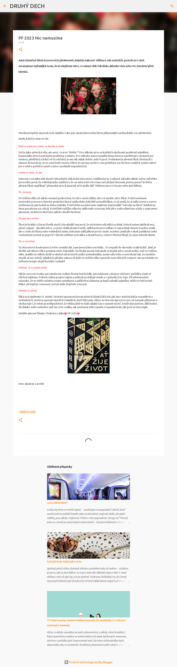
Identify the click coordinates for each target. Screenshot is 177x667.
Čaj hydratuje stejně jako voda (64, 561)
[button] (20, 49)
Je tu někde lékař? (57, 502)
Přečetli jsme (27, 412)
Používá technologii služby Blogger (90, 662)
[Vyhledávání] (50, 6)
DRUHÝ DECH (27, 6)
